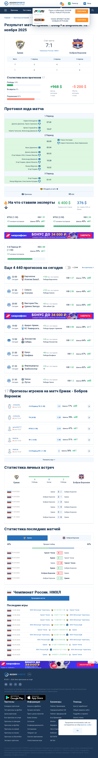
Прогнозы (14, 10)
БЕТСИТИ (53, 737)
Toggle (68, 267)
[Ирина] (9, 406)
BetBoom (53, 733)
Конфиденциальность (35, 725)
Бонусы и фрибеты (34, 706)
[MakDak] (9, 439)
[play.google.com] (14, 698)
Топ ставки (27, 10)
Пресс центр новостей (35, 714)
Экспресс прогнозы (11, 740)
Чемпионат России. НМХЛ (49, 51)
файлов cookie (86, 725)
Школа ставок (78, 718)
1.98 (58, 440)
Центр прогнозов (10, 714)
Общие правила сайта (81, 710)
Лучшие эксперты (33, 710)
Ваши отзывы (32, 718)
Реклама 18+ (38, 14)
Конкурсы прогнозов (11, 706)
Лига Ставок (54, 729)
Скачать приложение (35, 737)
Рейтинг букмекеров (57, 706)
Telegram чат (32, 733)
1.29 (58, 417)
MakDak (15, 438)
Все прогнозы (87, 267)
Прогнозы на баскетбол (13, 737)
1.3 (59, 406)
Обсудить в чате (48, 189)
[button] (61, 3)
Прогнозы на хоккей (11, 729)
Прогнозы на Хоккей (21, 18)
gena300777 (17, 427)
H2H (72, 194)
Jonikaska (16, 405)
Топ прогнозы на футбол (13, 710)
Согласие (30, 721)
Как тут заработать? (80, 706)
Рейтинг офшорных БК (58, 714)
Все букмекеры (56, 718)
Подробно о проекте (80, 714)
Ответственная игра (34, 740)
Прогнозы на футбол (11, 725)
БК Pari (52, 740)
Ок (78, 730)
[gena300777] (9, 428)
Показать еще (48, 460)
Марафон (53, 725)
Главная (7, 18)
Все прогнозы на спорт (12, 718)
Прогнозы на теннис (11, 733)
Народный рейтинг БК (58, 710)
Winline (53, 721)
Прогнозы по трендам (12, 721)
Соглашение (31, 729)
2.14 (58, 429)
